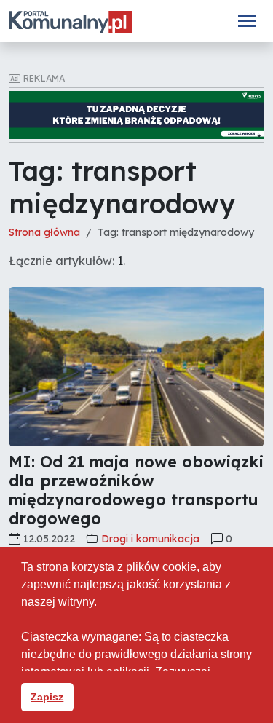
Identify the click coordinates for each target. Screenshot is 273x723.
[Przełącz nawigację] (246, 21)
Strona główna (44, 232)
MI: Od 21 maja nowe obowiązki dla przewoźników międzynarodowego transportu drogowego (136, 489)
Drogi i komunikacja (150, 539)
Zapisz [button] (47, 697)
